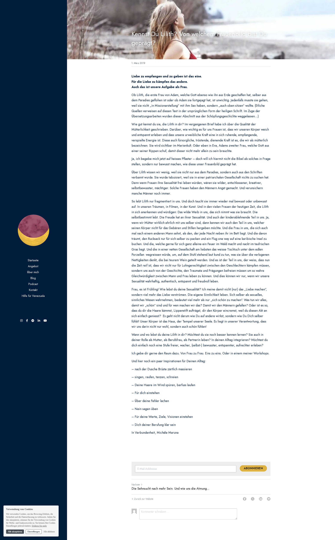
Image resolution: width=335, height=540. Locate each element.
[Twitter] (252, 499)
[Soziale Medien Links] (21, 320)
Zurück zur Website (143, 499)
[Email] (268, 499)
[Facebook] (244, 499)
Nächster (136, 484)
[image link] (33, 230)
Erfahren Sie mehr (39, 525)
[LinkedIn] (260, 499)
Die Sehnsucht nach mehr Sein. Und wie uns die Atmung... (170, 489)
